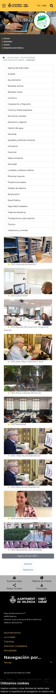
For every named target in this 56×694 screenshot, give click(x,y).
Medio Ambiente (15, 158)
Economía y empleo (17, 116)
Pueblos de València (17, 188)
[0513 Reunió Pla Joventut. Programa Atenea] (28, 312)
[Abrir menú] (4, 6)
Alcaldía (11, 74)
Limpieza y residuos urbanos (21, 170)
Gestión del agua (15, 128)
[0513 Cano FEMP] (28, 281)
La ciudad (9, 637)
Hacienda (12, 134)
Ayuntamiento (14, 80)
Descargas (41, 588)
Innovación (13, 146)
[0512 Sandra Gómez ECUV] (28, 504)
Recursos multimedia (14, 60)
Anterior (28, 564)
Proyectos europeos (17, 182)
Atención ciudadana (15, 646)
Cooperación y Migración (19, 104)
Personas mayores (16, 176)
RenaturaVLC (14, 194)
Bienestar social (15, 92)
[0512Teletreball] (28, 410)
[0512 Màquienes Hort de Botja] (28, 535)
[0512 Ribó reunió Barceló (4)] (28, 472)
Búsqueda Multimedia (13, 48)
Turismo (11, 224)
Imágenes (7, 42)
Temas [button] (7, 662)
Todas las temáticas (17, 212)
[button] (28, 556)
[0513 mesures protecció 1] (28, 250)
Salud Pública (14, 200)
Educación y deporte (17, 122)
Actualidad (10, 650)
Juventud (12, 152)
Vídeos (6, 45)
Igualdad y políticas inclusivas (21, 140)
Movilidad (12, 164)
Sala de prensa (28, 58)
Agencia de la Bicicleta (18, 68)
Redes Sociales (14, 588)
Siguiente (28, 569)
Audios (6, 38)
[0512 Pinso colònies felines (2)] (28, 378)
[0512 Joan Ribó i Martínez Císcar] (28, 347)
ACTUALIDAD (13, 58)
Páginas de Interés (41, 581)
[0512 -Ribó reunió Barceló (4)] (28, 441)
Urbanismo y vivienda (18, 230)
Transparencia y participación (21, 218)
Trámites (9, 641)
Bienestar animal (15, 86)
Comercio (12, 98)
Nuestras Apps (14, 581)
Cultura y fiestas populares (20, 110)
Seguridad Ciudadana (17, 206)
